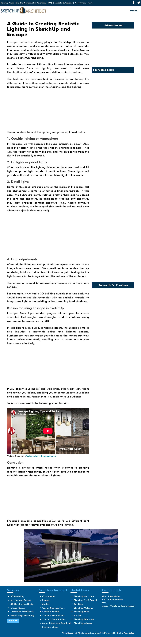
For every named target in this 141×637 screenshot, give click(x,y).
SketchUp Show (81, 611)
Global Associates (125, 633)
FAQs (50, 3)
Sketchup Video (50, 627)
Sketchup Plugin (7, 3)
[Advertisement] (48, 111)
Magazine (68, 3)
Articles (77, 615)
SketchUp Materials (83, 608)
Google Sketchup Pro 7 (53, 608)
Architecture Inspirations (40, 456)
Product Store (80, 3)
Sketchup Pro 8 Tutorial (85, 600)
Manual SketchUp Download (56, 623)
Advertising (41, 3)
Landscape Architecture (22, 611)
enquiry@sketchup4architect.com (118, 605)
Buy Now (78, 604)
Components (48, 596)
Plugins (45, 600)
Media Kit (58, 3)
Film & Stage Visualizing (22, 615)
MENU (133, 10)
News (90, 3)
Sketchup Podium (50, 611)
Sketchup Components (25, 3)
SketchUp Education (84, 619)
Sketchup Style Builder (53, 615)
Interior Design (17, 608)
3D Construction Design (22, 604)
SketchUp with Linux (84, 596)
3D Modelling (17, 596)
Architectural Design (20, 600)
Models (45, 604)
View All (12, 620)
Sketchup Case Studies (53, 619)
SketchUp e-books (83, 623)
